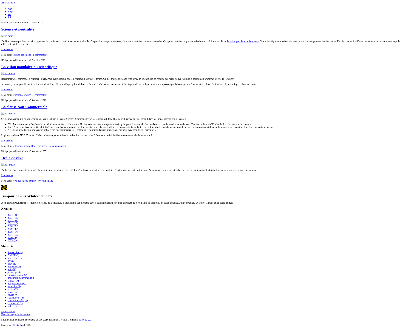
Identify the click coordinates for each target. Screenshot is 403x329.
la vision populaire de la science (243, 41)
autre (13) (12, 263)
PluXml (17, 325)
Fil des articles (8, 311)
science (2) (13, 292)
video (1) (12, 306)
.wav (10, 8)
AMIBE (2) (13, 255)
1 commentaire (40, 54)
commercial (42, 146)
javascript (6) (14, 272)
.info (10, 17)
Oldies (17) (13, 280)
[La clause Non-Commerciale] (8, 113)
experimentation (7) (17, 275)
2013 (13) (13, 217)
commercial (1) (15, 303)
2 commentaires (58, 146)
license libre (29, 146)
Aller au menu (8, 2)
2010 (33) (13, 226)
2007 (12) (13, 234)
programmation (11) (17, 283)
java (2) (11, 261)
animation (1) (14, 286)
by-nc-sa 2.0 (85, 319)
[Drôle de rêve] (8, 164)
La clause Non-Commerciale (24, 107)
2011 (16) (13, 223)
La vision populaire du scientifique (29, 67)
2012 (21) (13, 220)
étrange (32, 180)
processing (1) (15, 258)
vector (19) (13, 289)
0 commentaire (40, 95)
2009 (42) (13, 229)
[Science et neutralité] (8, 36)
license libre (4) (15, 252)
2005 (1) (12, 240)
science (16, 54)
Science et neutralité (17, 29)
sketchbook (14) (16, 297)
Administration (22, 314)
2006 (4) (12, 237)
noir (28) (12, 269)
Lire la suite (7, 49)
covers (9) (12, 294)
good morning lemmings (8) (21, 277)
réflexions (26, 54)
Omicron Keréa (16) (18, 300)
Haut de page (7, 314)
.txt (9, 14)
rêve (15, 180)
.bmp (10, 11)
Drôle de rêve (12, 158)
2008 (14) (13, 231)
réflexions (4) (14, 266)
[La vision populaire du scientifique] (8, 73)
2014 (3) (12, 214)
